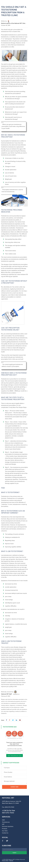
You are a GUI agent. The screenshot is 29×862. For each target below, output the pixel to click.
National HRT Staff (6, 694)
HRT (3, 824)
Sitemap (11, 860)
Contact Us (5, 833)
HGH (3, 820)
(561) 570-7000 (9, 807)
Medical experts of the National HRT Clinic (13, 23)
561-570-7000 (8, 813)
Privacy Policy (5, 860)
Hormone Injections (7, 826)
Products (4, 828)
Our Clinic (5, 831)
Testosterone (6, 822)
